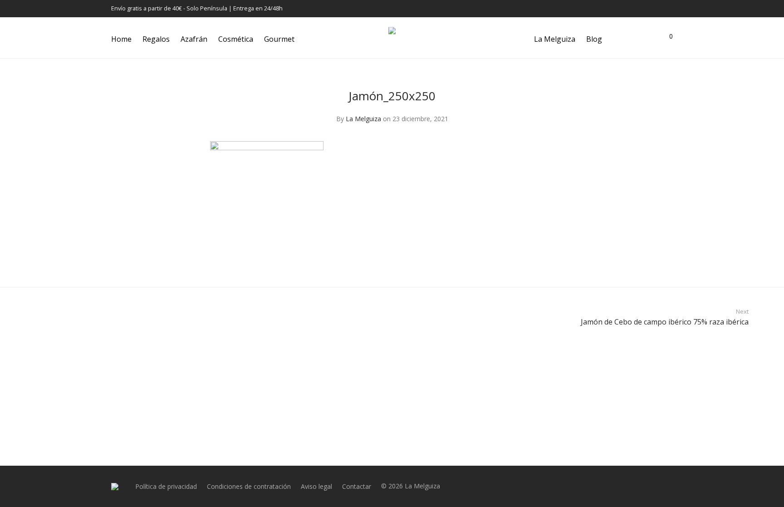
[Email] (670, 8)
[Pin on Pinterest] (571, 261)
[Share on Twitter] (558, 261)
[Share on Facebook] (545, 261)
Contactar (356, 486)
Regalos (156, 39)
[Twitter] (659, 8)
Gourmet (279, 39)
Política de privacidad (166, 486)
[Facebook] (636, 8)
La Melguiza (554, 39)
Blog (594, 39)
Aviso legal (316, 486)
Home (121, 39)
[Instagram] (648, 8)
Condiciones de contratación (249, 486)
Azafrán (194, 39)
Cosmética (235, 39)
